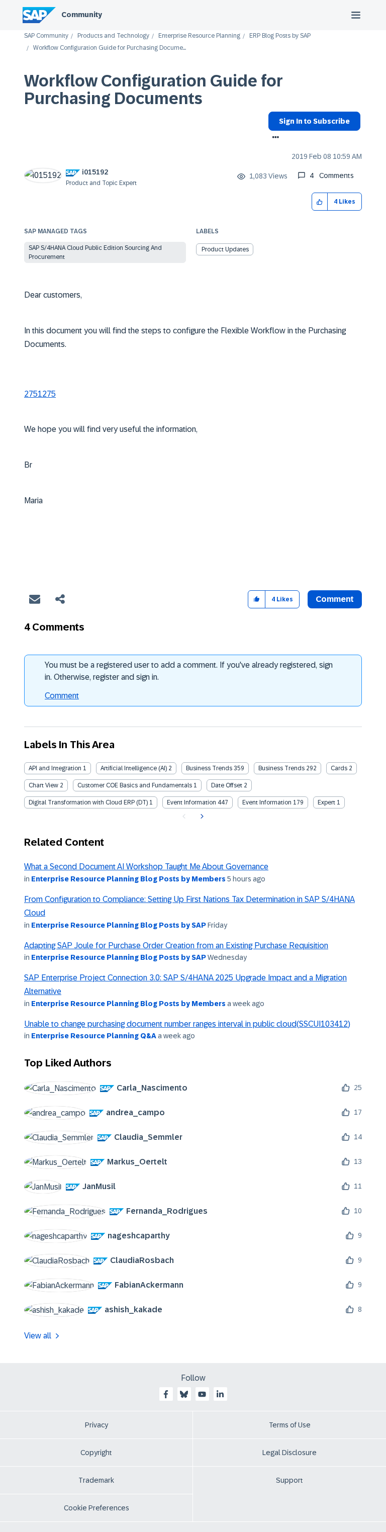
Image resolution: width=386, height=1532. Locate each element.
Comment (62, 695)
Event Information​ (267, 802)
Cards (339, 768)
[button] (320, 202)
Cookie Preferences (96, 1508)
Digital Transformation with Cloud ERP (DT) (88, 802)
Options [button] (273, 138)
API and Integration (55, 768)
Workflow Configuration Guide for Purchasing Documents (153, 90)
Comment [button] (335, 599)
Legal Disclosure (289, 1453)
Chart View (43, 785)
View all (37, 1335)
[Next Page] (201, 817)
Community (81, 15)
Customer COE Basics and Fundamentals (134, 785)
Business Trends (209, 768)
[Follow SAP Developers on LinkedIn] (220, 1394)
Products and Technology (113, 36)
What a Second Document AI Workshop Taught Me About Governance (146, 866)
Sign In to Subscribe (314, 121)
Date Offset (226, 785)
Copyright (96, 1453)
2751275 (40, 394)
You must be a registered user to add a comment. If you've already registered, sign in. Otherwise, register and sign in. (189, 671)
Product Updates (225, 249)
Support (289, 1480)
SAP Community (46, 36)
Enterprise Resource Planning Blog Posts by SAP (118, 925)
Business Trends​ (281, 768)
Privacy (96, 1425)
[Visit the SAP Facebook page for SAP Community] (166, 1394)
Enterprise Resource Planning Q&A (93, 1036)
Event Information (191, 802)
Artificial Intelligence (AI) (134, 768)
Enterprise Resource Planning (199, 36)
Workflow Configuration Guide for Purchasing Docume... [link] (109, 48)
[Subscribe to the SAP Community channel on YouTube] (202, 1394)
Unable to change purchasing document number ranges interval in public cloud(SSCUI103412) (187, 1024)
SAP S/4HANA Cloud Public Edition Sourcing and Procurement (95, 252)
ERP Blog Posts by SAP (280, 36)
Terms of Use (290, 1425)
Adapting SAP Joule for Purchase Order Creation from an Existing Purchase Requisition (176, 945)
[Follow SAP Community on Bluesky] (184, 1394)
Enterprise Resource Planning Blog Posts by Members (128, 879)
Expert (326, 802)
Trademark (96, 1480)
